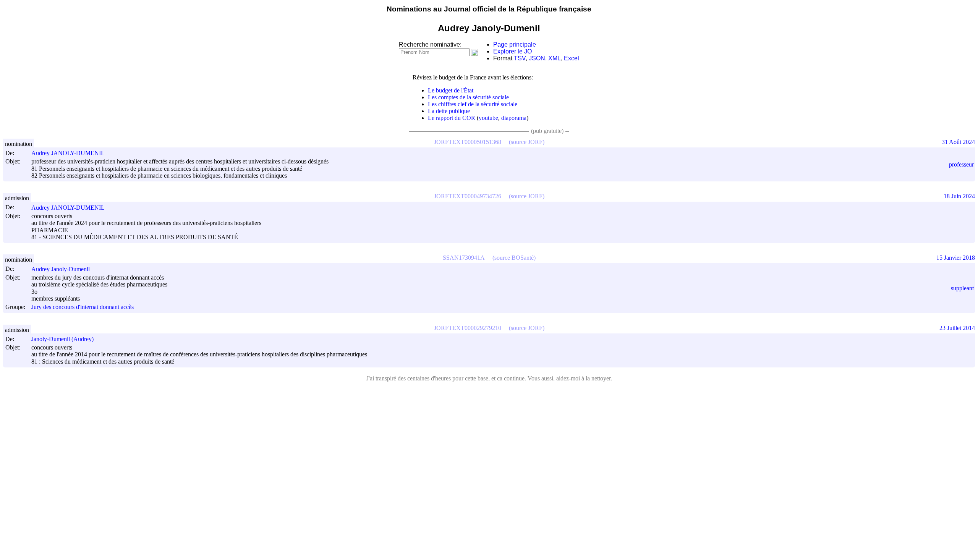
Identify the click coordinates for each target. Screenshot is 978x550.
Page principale (514, 44)
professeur (961, 164)
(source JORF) (526, 142)
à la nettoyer (595, 378)
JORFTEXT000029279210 (467, 328)
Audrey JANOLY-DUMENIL (68, 153)
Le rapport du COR (451, 118)
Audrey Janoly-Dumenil (60, 269)
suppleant (962, 288)
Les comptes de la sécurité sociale (468, 97)
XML (554, 58)
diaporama (513, 118)
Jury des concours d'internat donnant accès (82, 307)
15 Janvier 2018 (955, 257)
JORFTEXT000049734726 (467, 196)
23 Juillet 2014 (957, 328)
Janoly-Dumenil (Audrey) (62, 339)
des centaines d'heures (424, 378)
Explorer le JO (512, 51)
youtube (488, 118)
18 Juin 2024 (959, 196)
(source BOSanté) (514, 257)
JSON (537, 58)
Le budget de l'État (450, 90)
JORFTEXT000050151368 (467, 142)
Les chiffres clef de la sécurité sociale (472, 104)
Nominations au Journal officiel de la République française (489, 9)
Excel (571, 58)
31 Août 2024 (958, 142)
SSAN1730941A (464, 257)
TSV (520, 58)
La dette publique (449, 111)
